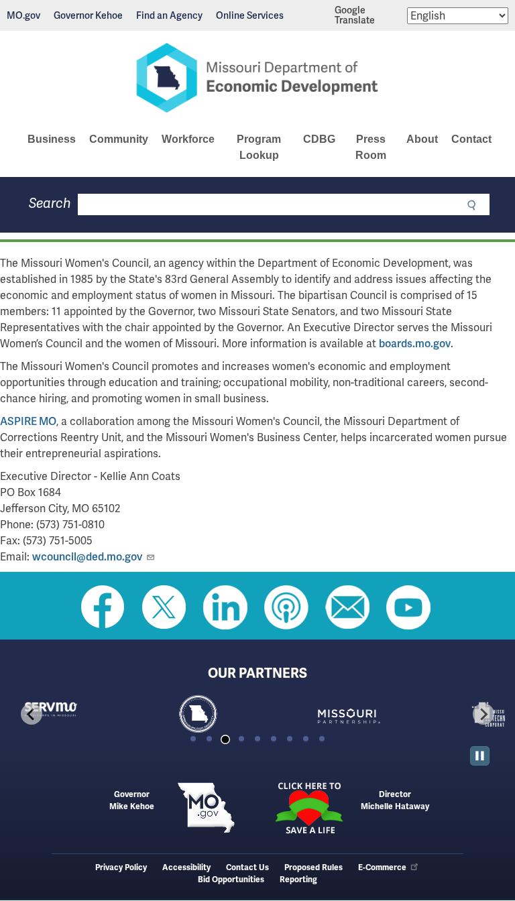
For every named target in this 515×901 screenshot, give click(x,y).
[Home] (257, 78)
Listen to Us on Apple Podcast (286, 607)
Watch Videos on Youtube (408, 607)
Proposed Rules (313, 868)
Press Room (370, 147)
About (422, 139)
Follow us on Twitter (164, 607)
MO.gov (23, 15)
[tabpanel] (84, 714)
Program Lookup (259, 147)
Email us (347, 607)
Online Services (250, 15)
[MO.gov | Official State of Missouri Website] (206, 808)
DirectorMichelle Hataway (395, 801)
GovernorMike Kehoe (131, 801)
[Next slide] (483, 714)
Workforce (188, 139)
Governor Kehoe (88, 15)
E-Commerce (382, 868)
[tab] (193, 738)
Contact (471, 139)
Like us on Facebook (103, 607)
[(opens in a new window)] (381, 714)
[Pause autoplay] (480, 756)
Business (51, 139)
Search (50, 203)
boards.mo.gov (415, 344)
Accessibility (186, 868)
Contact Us (247, 868)
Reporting (298, 880)
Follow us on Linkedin (225, 607)
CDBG (319, 139)
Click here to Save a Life (309, 808)
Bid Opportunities (231, 880)
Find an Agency (169, 15)
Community (118, 139)
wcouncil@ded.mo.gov (87, 557)
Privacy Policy (121, 868)
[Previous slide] (31, 714)
